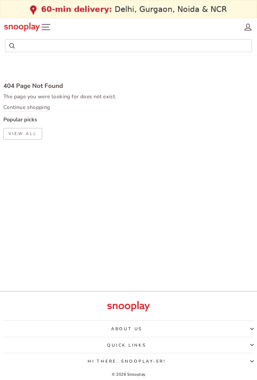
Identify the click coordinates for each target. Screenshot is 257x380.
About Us (127, 329)
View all (22, 133)
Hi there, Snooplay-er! (127, 361)
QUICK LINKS (126, 345)
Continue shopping (26, 107)
